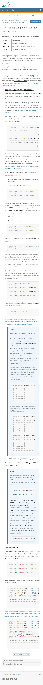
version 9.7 (34, 21)
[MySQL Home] (6, 4)
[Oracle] (7, 674)
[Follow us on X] (7, 680)
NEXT (26, 654)
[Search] (33, 16)
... (21, 20)
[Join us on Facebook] (3, 680)
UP (23, 654)
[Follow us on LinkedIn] (11, 680)
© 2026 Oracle (17, 674)
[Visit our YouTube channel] (15, 680)
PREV (16, 654)
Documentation (8, 10)
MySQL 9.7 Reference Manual (10, 20)
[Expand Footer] (39, 675)
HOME (20, 654)
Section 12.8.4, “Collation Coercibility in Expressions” (21, 616)
